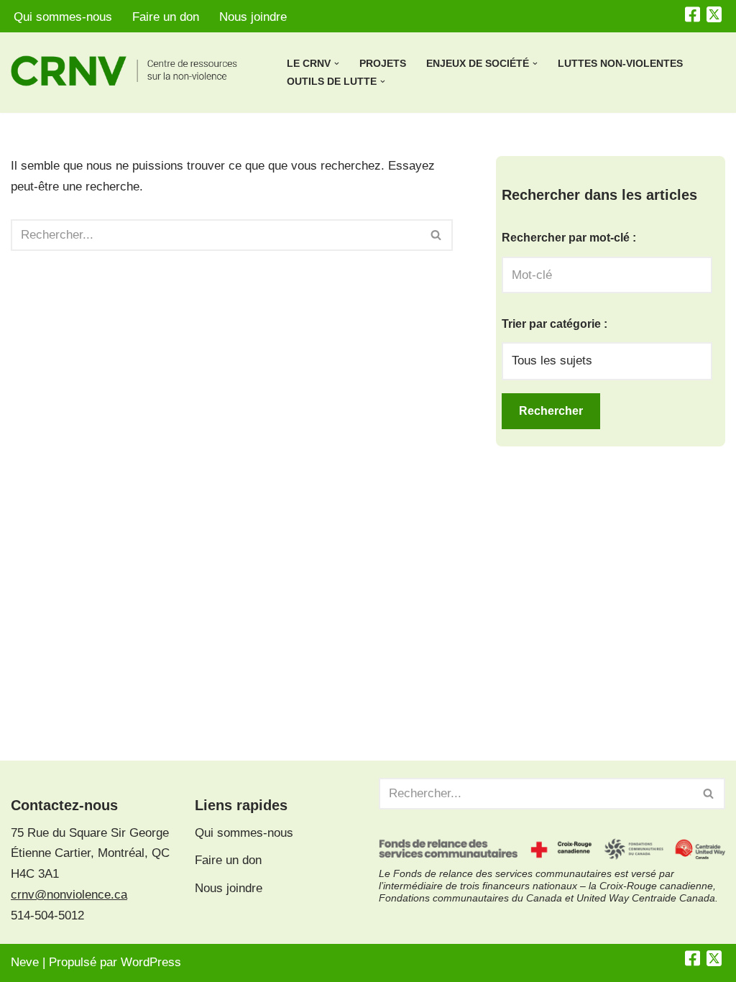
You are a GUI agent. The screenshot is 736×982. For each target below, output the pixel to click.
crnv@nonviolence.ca (69, 894)
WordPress (151, 962)
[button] (336, 63)
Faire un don (165, 17)
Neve (25, 962)
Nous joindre (253, 17)
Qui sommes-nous (63, 17)
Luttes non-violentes (620, 63)
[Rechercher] (436, 235)
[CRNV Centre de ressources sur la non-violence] (136, 71)
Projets (382, 63)
